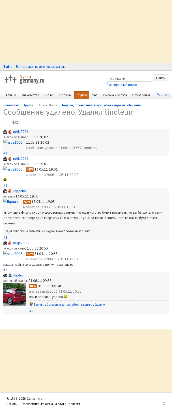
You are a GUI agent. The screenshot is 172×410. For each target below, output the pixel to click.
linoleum (19, 275)
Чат (95, 95)
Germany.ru (11, 105)
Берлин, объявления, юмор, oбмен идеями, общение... (102, 105)
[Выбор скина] (162, 404)
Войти (8, 66)
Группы (25, 76)
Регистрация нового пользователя (40, 66)
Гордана (19, 191)
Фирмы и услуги (115, 95)
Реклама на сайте (53, 404)
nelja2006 (21, 131)
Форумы (65, 95)
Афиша (11, 95)
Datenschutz (30, 404)
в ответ (32, 174)
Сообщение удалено (42, 147)
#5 (31, 311)
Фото (49, 95)
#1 (5, 153)
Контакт (75, 404)
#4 (5, 269)
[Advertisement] (86, 31)
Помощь (12, 404)
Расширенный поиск (121, 84)
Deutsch (163, 94)
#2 (5, 185)
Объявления (141, 95)
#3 (5, 237)
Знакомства (30, 95)
